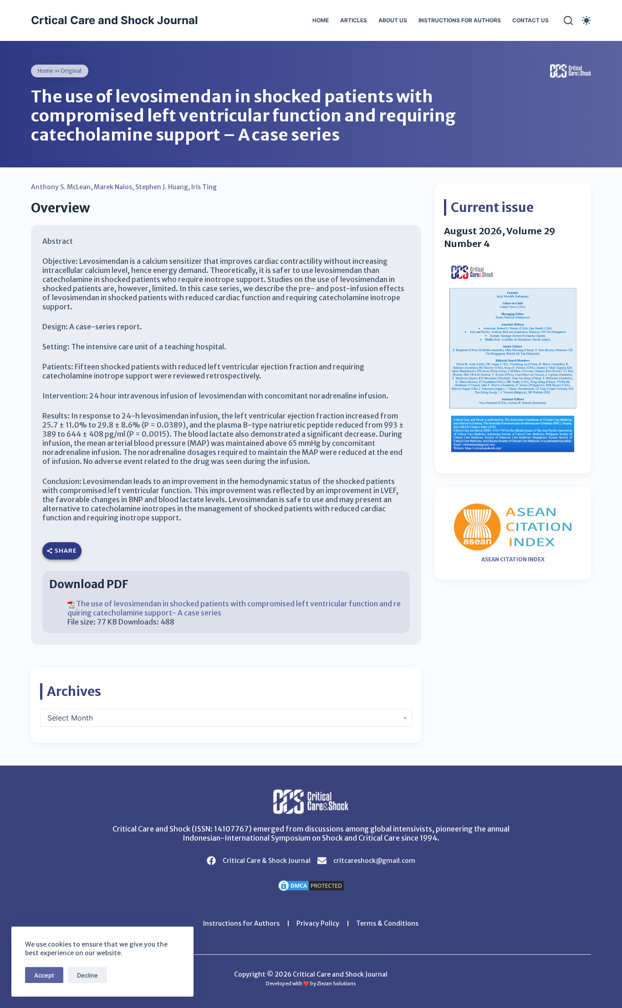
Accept (44, 975)
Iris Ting (204, 187)
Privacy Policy (317, 923)
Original (71, 70)
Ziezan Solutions (336, 984)
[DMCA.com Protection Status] (311, 884)
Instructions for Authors (459, 20)
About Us (392, 20)
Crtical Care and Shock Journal (114, 20)
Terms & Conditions (387, 923)
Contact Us (530, 20)
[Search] (568, 20)
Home (320, 20)
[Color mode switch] (586, 20)
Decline (87, 975)
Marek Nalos (113, 187)
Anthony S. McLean (61, 187)
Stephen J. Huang (161, 187)
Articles (353, 20)
